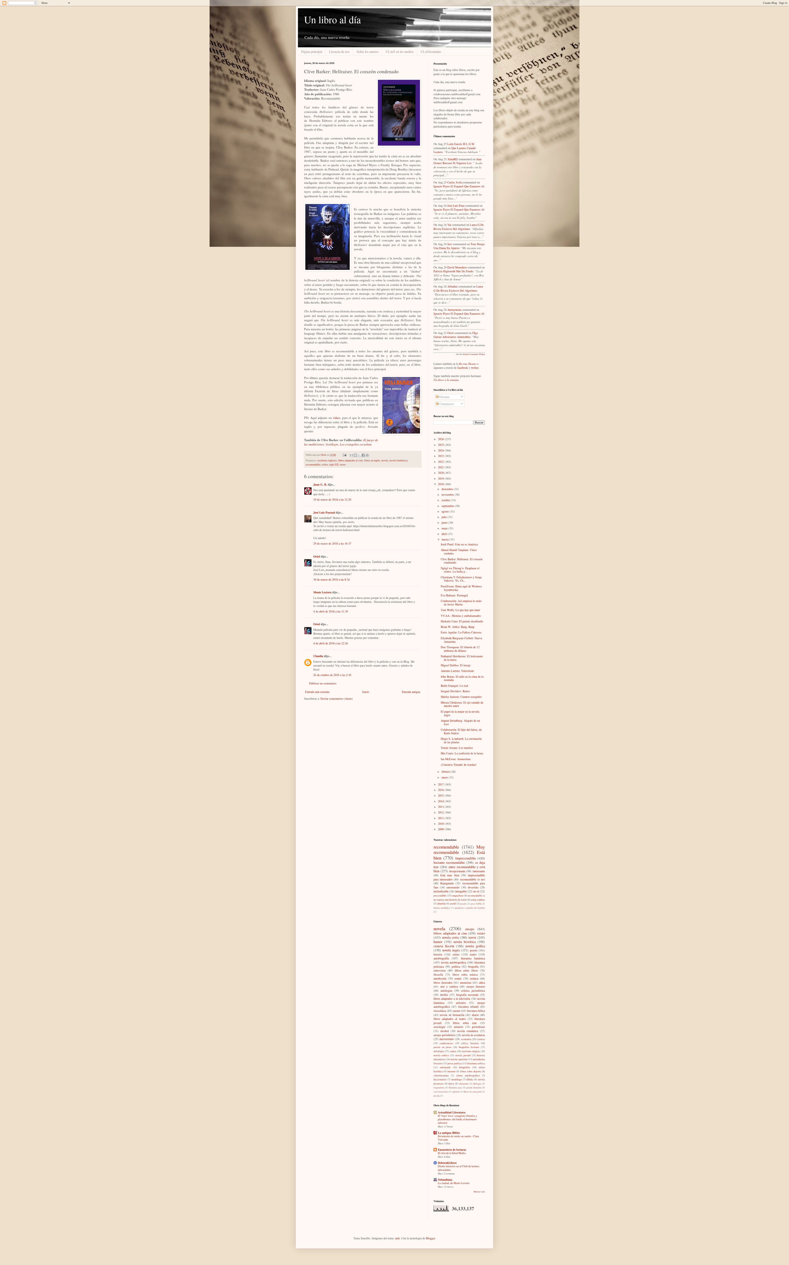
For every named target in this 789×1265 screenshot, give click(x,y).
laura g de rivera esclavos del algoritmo (459, 227)
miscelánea (440, 1011)
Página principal (311, 51)
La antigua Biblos (449, 1132)
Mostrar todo (479, 1191)
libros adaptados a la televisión (452, 999)
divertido (473, 887)
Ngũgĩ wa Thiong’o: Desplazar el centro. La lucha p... (460, 570)
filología (477, 1083)
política (456, 966)
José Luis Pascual (324, 512)
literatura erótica (476, 1063)
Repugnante (447, 883)
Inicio (365, 692)
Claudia (318, 656)
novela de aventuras (473, 1035)
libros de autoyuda (472, 1091)
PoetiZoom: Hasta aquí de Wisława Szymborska (461, 588)
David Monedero (457, 267)
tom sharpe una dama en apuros (459, 246)
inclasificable (441, 891)
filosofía (438, 974)
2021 (441, 467)
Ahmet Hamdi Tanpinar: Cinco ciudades (459, 551)
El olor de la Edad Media (452, 1153)
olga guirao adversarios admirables (456, 335)
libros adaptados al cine (350, 460)
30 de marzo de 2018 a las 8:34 (331, 579)
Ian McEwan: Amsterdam (456, 759)
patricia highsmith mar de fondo (453, 271)
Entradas (443, 397)
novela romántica (467, 1031)
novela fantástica (399, 460)
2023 (441, 456)
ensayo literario (475, 986)
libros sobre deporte (470, 1071)
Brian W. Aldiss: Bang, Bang (457, 627)
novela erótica (441, 1055)
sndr (397, 1238)
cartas (453, 1051)
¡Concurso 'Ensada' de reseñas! (458, 764)
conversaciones (441, 1091)
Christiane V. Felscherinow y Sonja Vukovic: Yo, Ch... (461, 579)
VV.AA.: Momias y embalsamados (461, 616)
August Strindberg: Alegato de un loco (460, 722)
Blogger (430, 1238)
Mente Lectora (322, 592)
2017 (441, 784)
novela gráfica (475, 946)
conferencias (446, 1043)
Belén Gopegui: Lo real (454, 686)
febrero (446, 771)
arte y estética (449, 986)
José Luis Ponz (456, 206)
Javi (449, 244)
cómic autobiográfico (468, 1075)
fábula (469, 1079)
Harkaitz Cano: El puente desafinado (462, 621)
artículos (461, 1003)
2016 (441, 790)
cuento (456, 1011)
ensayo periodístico (445, 1035)
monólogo (456, 1079)
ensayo (469, 928)
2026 (441, 439)
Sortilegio (332, 444)
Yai (449, 225)
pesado (463, 903)
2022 (441, 462)
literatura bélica (476, 1011)
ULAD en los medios (400, 51)
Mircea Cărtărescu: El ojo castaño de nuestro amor (462, 704)
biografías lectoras (469, 1047)
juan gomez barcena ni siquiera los (457, 161)
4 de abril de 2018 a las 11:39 (330, 611)
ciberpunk (463, 1083)
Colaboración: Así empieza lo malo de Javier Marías (461, 602)
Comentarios (446, 404)
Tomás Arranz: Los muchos (457, 748)
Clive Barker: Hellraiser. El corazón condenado (461, 561)
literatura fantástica (473, 958)
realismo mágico (471, 1051)
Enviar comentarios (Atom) (337, 698)
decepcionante (457, 871)
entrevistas (440, 970)
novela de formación (452, 1015)
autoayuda (445, 1067)
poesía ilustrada (473, 1087)
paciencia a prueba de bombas (470, 907)
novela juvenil (463, 1055)
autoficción (440, 978)
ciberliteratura (441, 1075)
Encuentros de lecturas (452, 1149)
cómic (456, 954)
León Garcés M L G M (460, 144)
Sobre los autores (367, 51)
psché (453, 903)
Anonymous (454, 310)
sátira (482, 982)
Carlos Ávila (454, 182)
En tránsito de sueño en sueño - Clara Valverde (458, 1137)
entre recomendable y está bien (459, 868)
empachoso (458, 895)
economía (466, 1039)
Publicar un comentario (322, 683)
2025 (441, 445)
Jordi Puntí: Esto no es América (459, 544)
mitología (439, 1051)
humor (438, 941)
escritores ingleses (327, 460)
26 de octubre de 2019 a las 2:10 (332, 675)
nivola (436, 1095)
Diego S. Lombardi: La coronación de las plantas (461, 740)
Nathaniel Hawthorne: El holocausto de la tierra (462, 658)
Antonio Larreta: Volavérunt (457, 671)
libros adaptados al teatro (450, 1019)
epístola (455, 1091)
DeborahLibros (447, 1163)
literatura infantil (468, 1007)
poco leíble (476, 903)
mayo (445, 528)
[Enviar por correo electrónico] (352, 455)
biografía (473, 966)
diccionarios (440, 1079)
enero (445, 777)
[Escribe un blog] (355, 455)
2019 (441, 478)
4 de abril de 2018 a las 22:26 (330, 643)
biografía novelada (467, 995)
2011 (441, 818)
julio (445, 517)
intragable (461, 891)
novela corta (450, 937)
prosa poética (454, 1063)
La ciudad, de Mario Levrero (453, 1183)
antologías (446, 991)
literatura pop (455, 1087)
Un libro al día (332, 19)
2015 (441, 795)
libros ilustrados (443, 982)
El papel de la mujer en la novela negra (460, 713)
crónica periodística (473, 991)
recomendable (313, 464)
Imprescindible (465, 858)
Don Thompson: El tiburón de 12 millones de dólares (460, 649)
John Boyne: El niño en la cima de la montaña (462, 678)
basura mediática (442, 907)
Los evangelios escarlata (356, 444)
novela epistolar (459, 1059)
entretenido (452, 887)
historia (438, 954)
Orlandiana (445, 1179)
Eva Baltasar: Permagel (454, 595)
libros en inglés (372, 460)
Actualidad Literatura (451, 1112)
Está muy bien (449, 875)
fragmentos (439, 1087)
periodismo (478, 1027)
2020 (441, 473)
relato (325, 464)
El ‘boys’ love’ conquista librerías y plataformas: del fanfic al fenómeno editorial (457, 1119)
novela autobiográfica (453, 962)
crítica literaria (470, 1043)
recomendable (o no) (472, 879)
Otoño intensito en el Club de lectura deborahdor (458, 1167)
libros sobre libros (466, 970)
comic (457, 978)
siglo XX (334, 464)
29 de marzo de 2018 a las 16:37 (332, 543)
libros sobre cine (465, 1023)
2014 (441, 801)
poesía (473, 950)
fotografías (464, 1067)
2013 (441, 807)
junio (445, 522)
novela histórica (464, 941)
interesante (479, 871)
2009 (441, 829)
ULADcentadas (431, 51)
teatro (473, 954)
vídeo (336, 418)
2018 (441, 484)
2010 (441, 824)
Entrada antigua (411, 692)
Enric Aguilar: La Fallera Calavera (461, 632)
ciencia (481, 1039)
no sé (476, 891)
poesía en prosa (442, 1047)
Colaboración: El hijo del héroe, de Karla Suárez (461, 731)
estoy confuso (478, 899)
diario (475, 1015)
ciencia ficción (444, 946)
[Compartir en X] (359, 455)
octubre (446, 500)
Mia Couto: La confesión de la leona (462, 753)
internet (451, 1071)
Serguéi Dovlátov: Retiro (455, 691)
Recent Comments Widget (474, 354)
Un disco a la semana (446, 380)
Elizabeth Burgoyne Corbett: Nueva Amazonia (461, 640)
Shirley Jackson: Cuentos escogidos (461, 697)
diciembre (448, 489)
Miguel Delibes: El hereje (456, 665)
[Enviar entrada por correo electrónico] (344, 455)
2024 (441, 450)
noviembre (448, 494)
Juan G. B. (320, 484)
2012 (441, 812)
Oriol (316, 556)
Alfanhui (452, 286)
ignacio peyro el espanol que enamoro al (459, 186)
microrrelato (446, 1039)
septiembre (448, 506)
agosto (446, 511)
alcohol (444, 1031)
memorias (465, 982)
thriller (444, 995)
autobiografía (441, 958)
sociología (439, 1027)
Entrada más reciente (317, 692)
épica (451, 1083)
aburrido (441, 903)
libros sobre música (465, 974)
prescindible (440, 895)
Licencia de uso (339, 51)
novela (384, 460)
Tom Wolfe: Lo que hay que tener (460, 610)
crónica (474, 978)
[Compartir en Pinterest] (367, 455)
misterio (458, 1027)
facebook (462, 368)
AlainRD (452, 159)
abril (445, 534)
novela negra (451, 950)
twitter (474, 368)
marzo (446, 539)
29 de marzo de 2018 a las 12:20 (332, 499)
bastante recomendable (449, 862)
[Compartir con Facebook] (363, 455)
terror (343, 464)
